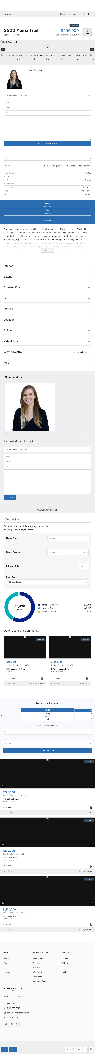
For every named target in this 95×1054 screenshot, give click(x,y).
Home (62, 14)
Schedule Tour (47, 750)
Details (47, 203)
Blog (5, 963)
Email (13, 1049)
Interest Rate (12, 566)
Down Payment (13, 552)
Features (47, 206)
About (6, 959)
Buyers (65, 959)
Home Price (12, 538)
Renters (65, 972)
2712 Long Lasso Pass (60, 669)
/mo (73, 35)
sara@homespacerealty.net (18, 1013)
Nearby (48, 214)
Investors (66, 968)
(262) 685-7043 (13, 1008)
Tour (47, 210)
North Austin (38, 959)
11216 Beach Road (10, 916)
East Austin (37, 968)
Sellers (65, 963)
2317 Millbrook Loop (11, 799)
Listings (72, 14)
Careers (7, 972)
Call (5, 1049)
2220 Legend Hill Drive (15, 669)
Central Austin (38, 976)
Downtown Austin (40, 981)
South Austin (38, 963)
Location (47, 217)
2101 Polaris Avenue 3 (11, 858)
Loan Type (11, 577)
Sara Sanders (35, 70)
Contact (47, 221)
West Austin (37, 972)
